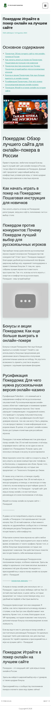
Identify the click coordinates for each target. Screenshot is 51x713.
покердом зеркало (19, 580)
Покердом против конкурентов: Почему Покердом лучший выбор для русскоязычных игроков (25, 69)
